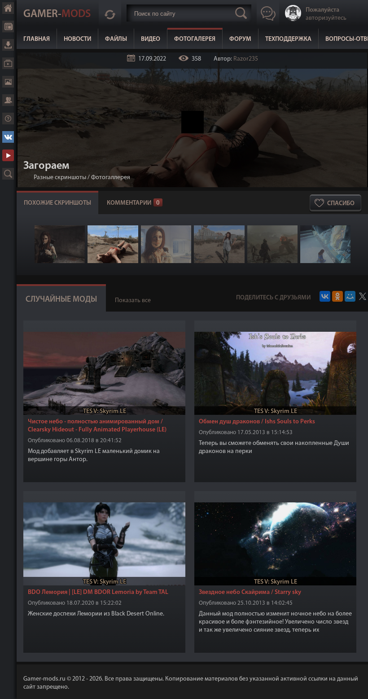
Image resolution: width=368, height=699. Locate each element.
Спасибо (341, 203)
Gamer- (57, 14)
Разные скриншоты (60, 177)
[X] (362, 296)
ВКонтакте (8, 137)
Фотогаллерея (110, 177)
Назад (27, 177)
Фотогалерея (194, 39)
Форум (240, 39)
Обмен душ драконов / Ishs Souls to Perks (257, 421)
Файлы (116, 39)
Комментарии (133, 203)
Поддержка (8, 118)
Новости (77, 39)
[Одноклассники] (337, 296)
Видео (150, 39)
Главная (36, 39)
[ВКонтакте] (325, 296)
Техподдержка (288, 39)
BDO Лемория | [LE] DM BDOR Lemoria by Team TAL (98, 592)
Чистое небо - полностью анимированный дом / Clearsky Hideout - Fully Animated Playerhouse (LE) (97, 425)
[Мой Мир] (350, 296)
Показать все (133, 300)
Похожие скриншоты (57, 203)
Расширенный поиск (8, 174)
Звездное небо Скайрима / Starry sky (250, 592)
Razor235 (245, 59)
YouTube (8, 155)
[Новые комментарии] (110, 13)
